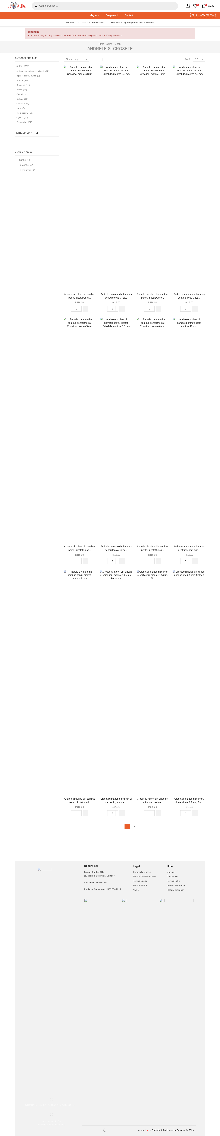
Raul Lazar (168, 1130)
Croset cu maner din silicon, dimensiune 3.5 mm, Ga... (189, 800)
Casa (83, 22)
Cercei (19, 94)
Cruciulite (20, 103)
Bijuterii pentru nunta (26, 76)
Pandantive (21, 122)
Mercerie (70, 22)
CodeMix (156, 1130)
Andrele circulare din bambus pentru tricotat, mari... (189, 548)
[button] (85, 309)
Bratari (19, 80)
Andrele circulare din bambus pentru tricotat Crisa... (79, 296)
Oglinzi (19, 117)
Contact (129, 15)
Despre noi (112, 15)
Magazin (94, 15)
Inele (18, 108)
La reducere (27, 170)
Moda (149, 22)
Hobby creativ (98, 22)
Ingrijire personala (132, 22)
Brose (19, 89)
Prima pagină (105, 44)
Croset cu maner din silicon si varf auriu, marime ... (116, 800)
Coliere (19, 99)
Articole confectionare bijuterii (30, 71)
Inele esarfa (22, 113)
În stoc (25, 160)
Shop (118, 44)
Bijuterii (114, 22)
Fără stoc (26, 165)
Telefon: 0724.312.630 (203, 15)
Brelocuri (20, 85)
